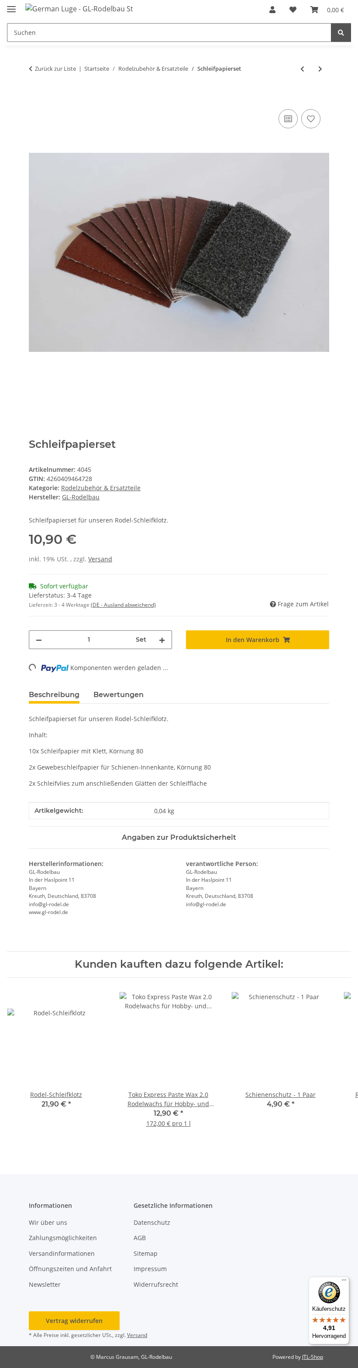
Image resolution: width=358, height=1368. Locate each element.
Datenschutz (152, 1222)
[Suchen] (341, 32)
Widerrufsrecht (156, 1284)
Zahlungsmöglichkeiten (63, 1238)
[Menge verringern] (38, 640)
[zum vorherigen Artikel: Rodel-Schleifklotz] (302, 68)
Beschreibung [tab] (54, 695)
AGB (140, 1238)
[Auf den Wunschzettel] (310, 118)
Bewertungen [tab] (118, 695)
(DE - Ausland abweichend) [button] (123, 604)
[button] (272, 9)
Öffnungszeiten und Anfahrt (70, 1269)
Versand (100, 559)
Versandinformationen (62, 1253)
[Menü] (344, 1282)
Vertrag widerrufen (74, 1320)
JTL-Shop (312, 1357)
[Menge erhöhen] (162, 640)
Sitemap (146, 1253)
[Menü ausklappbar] (11, 5)
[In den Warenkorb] (36, 97)
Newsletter (45, 1284)
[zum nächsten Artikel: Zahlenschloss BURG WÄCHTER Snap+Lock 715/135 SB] (320, 68)
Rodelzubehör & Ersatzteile (101, 488)
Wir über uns (48, 1222)
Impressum (150, 1269)
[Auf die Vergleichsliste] (288, 118)
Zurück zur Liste (55, 68)
